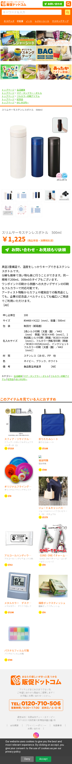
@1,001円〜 (23, 102)
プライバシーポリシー (35, 725)
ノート (29, 20)
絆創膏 (20, 20)
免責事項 (57, 725)
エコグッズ (9, 20)
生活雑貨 (21, 89)
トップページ (8, 89)
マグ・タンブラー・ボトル (29, 92)
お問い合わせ (34, 728)
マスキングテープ (60, 20)
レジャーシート (42, 20)
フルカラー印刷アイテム (28, 96)
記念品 (20, 99)
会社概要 (14, 725)
